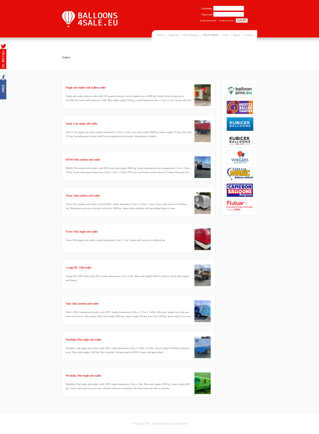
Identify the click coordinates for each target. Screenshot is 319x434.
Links (226, 35)
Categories (173, 35)
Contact (249, 35)
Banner (236, 35)
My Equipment (191, 35)
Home (160, 35)
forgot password (208, 20)
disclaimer (181, 423)
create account (226, 20)
